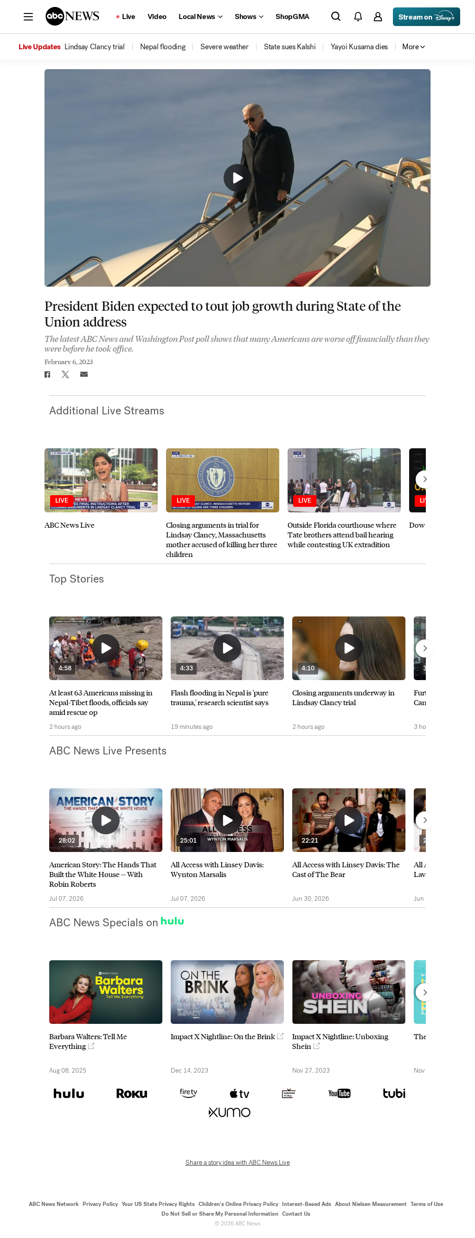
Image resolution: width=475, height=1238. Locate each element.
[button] (28, 16)
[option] (101, 503)
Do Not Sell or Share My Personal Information (219, 1214)
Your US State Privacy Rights (158, 1204)
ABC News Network (54, 1204)
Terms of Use (427, 1204)
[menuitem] (94, 47)
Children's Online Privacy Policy (238, 1204)
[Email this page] (84, 374)
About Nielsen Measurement (371, 1204)
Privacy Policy (100, 1204)
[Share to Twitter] (65, 374)
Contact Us (296, 1214)
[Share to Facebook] (47, 374)
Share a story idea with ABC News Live (238, 1162)
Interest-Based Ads (306, 1204)
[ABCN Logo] (72, 16)
